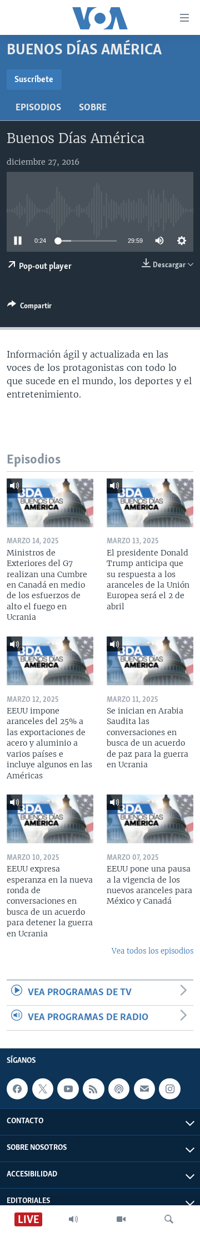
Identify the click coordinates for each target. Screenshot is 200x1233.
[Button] (29, 307)
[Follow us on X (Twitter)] (42, 1088)
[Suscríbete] (144, 1088)
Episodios (38, 108)
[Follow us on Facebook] (17, 1088)
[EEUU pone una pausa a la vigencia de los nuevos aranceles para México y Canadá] (150, 818)
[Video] (121, 1219)
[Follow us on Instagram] (169, 1088)
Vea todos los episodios (152, 951)
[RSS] (93, 1088)
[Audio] (73, 1219)
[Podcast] (118, 1088)
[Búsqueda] (169, 1219)
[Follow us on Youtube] (67, 1088)
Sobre (93, 108)
